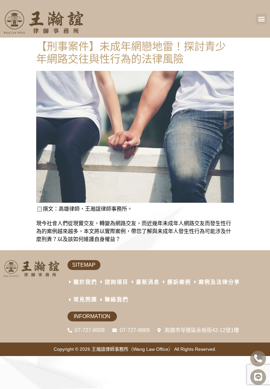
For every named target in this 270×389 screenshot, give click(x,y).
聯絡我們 (116, 299)
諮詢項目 (116, 282)
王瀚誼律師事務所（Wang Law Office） (132, 349)
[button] (261, 19)
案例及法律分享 (219, 282)
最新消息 (148, 282)
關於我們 (85, 282)
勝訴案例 (179, 282)
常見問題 (85, 299)
